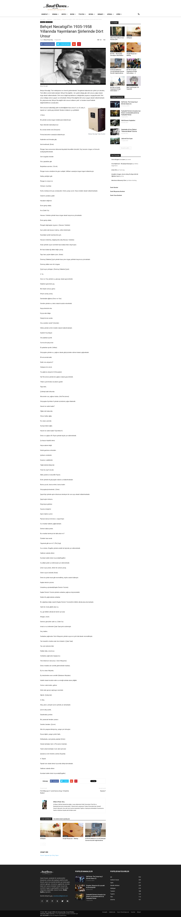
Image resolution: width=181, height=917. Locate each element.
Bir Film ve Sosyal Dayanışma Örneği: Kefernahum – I (115, 89)
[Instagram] (47, 901)
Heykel (91, 14)
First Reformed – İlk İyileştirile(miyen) (121, 164)
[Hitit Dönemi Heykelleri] (115, 123)
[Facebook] (42, 901)
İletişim (139, 912)
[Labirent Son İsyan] (115, 141)
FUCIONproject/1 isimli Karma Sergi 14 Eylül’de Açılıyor (54, 792)
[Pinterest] (52, 901)
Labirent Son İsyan (127, 138)
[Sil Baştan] (50, 830)
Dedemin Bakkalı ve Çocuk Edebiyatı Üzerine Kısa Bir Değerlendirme (117, 71)
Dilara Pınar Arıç (48, 39)
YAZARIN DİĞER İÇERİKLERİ (61, 819)
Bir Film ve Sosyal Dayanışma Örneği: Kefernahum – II (132, 71)
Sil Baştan (43, 838)
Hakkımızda (112, 912)
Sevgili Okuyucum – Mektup (70, 838)
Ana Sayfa (42, 19)
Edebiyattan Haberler (116, 35)
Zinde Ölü (114, 170)
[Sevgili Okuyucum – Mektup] (73, 830)
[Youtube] (67, 901)
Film (112, 51)
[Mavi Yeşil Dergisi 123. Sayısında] (134, 81)
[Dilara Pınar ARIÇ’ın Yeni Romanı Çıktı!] (117, 31)
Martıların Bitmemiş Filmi (118, 180)
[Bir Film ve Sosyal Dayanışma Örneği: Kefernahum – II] (134, 63)
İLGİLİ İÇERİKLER (46, 819)
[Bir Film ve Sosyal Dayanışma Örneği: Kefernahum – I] (117, 81)
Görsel (109, 14)
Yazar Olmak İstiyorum (123, 912)
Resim (72, 14)
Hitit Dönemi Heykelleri (128, 120)
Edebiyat (44, 14)
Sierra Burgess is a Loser (118, 159)
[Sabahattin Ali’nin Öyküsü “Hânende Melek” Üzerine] (115, 132)
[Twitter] (62, 901)
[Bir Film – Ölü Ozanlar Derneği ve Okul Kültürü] (117, 47)
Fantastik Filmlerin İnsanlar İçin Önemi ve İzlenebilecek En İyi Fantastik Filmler (131, 112)
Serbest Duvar (114, 880)
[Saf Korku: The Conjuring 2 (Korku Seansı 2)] (115, 104)
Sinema (54, 14)
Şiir (111, 877)
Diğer (118, 14)
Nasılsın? (103, 791)
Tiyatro (81, 14)
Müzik (64, 14)
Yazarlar (133, 912)
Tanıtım (112, 891)
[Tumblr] (57, 901)
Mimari (100, 14)
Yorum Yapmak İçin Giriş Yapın (49, 855)
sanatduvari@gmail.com (60, 896)
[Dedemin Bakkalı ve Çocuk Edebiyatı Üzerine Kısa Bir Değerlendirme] (95, 830)
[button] (138, 14)
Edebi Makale (49, 22)
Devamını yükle (125, 148)
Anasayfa (104, 912)
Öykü (111, 882)
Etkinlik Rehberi (114, 885)
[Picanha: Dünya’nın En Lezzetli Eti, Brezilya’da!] (80, 888)
